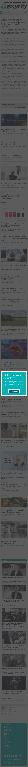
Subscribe (13, 391)
